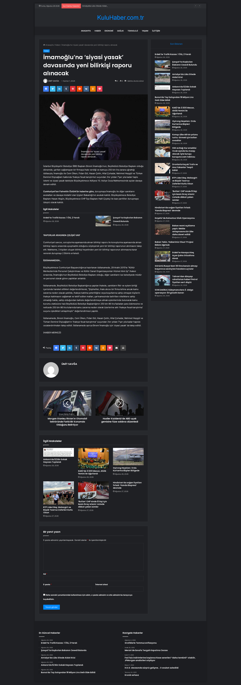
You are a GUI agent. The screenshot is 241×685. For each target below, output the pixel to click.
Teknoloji (133, 31)
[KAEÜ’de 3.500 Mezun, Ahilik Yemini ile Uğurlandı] (93, 458)
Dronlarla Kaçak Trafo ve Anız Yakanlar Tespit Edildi (185, 167)
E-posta (47, 584)
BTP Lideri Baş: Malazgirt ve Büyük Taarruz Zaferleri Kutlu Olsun (58, 510)
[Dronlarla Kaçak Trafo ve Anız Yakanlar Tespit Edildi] (162, 168)
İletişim (156, 31)
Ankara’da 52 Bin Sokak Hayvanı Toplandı (55, 460)
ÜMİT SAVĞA (53, 81)
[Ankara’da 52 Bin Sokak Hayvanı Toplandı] (58, 452)
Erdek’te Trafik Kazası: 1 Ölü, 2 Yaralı (61, 217)
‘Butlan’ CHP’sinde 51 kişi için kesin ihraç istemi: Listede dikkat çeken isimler (92, 504)
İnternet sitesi (101, 584)
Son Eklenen (176, 44)
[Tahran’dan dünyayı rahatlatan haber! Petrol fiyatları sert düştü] (162, 280)
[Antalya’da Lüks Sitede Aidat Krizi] (162, 78)
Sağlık (120, 31)
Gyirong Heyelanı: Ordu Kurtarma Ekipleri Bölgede (126, 469)
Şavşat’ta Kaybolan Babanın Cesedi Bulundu (184, 63)
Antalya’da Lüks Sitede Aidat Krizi (96, 6)
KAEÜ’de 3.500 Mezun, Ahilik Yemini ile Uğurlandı (92, 472)
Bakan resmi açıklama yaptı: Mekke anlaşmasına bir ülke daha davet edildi (183, 230)
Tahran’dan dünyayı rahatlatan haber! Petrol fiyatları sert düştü (184, 279)
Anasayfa (86, 31)
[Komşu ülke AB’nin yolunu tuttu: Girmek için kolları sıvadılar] (162, 138)
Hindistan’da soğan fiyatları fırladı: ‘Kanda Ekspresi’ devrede (127, 485)
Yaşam (145, 31)
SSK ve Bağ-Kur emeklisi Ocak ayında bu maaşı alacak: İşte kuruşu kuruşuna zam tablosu (184, 152)
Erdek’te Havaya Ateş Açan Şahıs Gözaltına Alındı (183, 255)
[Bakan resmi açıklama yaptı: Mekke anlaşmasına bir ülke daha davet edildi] (162, 229)
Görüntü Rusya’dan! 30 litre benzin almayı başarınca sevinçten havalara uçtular (176, 267)
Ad (45, 574)
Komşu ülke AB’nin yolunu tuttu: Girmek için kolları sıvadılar (185, 137)
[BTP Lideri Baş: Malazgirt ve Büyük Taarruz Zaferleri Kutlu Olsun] (58, 492)
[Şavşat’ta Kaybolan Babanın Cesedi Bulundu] (103, 221)
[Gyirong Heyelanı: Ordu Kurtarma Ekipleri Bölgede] (128, 456)
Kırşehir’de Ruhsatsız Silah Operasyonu (175, 218)
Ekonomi (109, 31)
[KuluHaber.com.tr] (120, 17)
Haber (98, 31)
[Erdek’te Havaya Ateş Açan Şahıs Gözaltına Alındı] (162, 256)
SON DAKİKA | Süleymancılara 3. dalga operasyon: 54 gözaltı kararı (174, 291)
